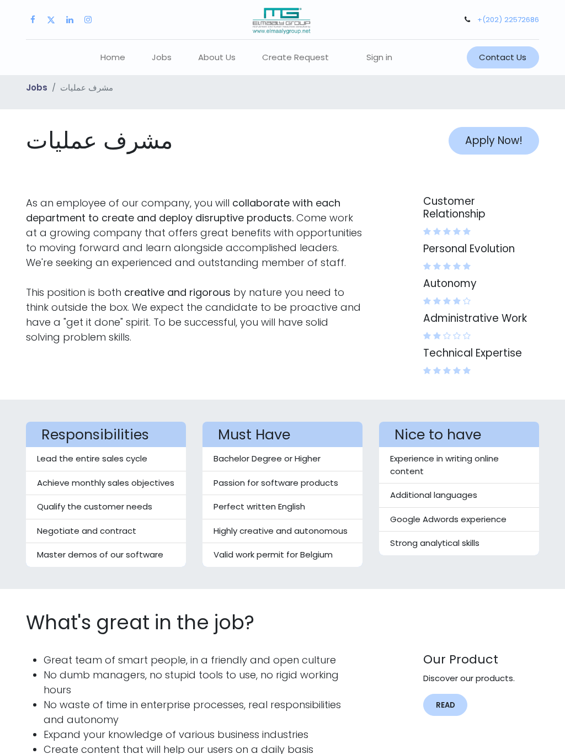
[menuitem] (112, 57)
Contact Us (502, 57)
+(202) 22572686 (508, 19)
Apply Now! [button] (494, 140)
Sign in (379, 57)
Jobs (36, 87)
